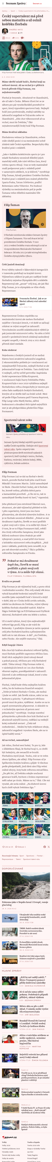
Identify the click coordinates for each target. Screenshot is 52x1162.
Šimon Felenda (40, 1060)
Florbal (39, 856)
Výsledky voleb (7, 1152)
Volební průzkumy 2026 (11, 1148)
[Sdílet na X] (48, 847)
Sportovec (30, 856)
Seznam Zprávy (33, 1000)
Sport (21, 856)
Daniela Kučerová (35, 986)
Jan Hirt (30, 1152)
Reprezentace (7, 859)
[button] (26, 55)
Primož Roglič (32, 1158)
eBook (7, 38)
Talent (18, 859)
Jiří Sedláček (32, 1015)
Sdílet (17, 38)
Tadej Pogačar (32, 1155)
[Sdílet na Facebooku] (44, 847)
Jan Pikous (38, 1029)
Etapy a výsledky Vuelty (36, 1148)
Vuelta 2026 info (33, 1145)
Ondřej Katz (16, 30)
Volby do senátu (8, 1158)
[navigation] (3, 4)
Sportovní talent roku (31, 859)
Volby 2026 (6, 1145)
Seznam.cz (37, 4)
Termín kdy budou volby (11, 1155)
